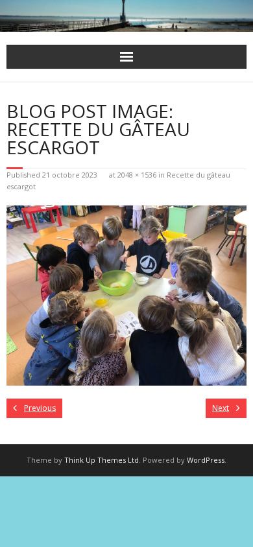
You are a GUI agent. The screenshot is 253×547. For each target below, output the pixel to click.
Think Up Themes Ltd (101, 460)
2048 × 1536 (136, 175)
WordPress (205, 460)
